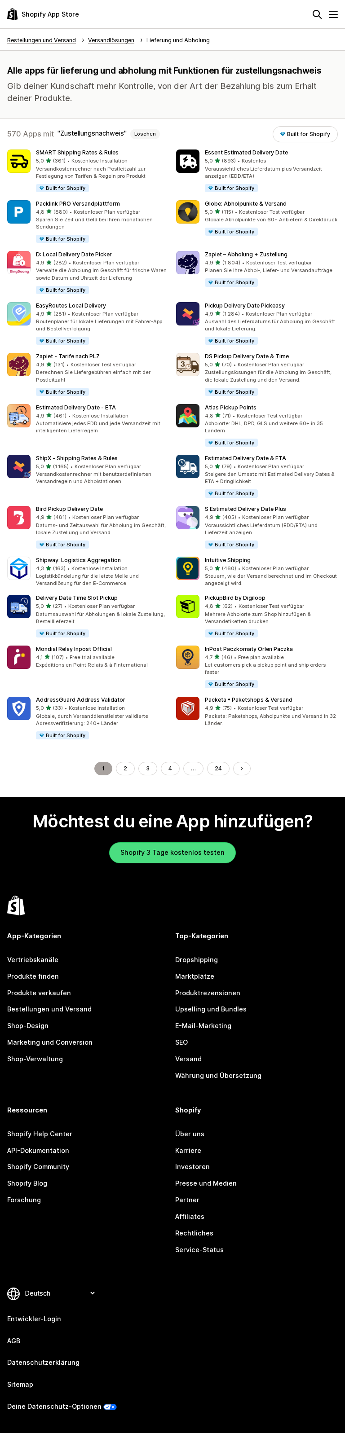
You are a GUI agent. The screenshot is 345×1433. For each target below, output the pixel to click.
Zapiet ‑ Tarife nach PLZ (68, 356)
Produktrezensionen (207, 993)
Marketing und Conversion (50, 1042)
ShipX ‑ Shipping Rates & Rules (77, 458)
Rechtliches (194, 1233)
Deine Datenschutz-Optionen (54, 1406)
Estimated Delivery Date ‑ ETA (76, 407)
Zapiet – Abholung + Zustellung (246, 254)
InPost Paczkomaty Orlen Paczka (249, 649)
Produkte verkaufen (39, 993)
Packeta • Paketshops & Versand (248, 699)
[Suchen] (317, 14)
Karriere (188, 1150)
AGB (13, 1341)
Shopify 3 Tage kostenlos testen (172, 852)
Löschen (145, 134)
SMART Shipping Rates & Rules (77, 152)
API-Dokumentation (38, 1150)
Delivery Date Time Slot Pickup (77, 597)
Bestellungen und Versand (49, 1009)
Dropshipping (196, 959)
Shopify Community (38, 1166)
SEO (181, 1042)
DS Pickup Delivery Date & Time (247, 356)
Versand (188, 1059)
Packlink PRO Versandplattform (78, 203)
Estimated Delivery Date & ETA (245, 458)
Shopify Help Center (39, 1134)
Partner (187, 1200)
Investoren (192, 1166)
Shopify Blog (27, 1183)
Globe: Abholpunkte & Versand (246, 203)
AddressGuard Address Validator (80, 699)
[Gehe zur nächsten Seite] (241, 768)
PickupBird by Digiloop (235, 597)
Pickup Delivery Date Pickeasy (245, 305)
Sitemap (20, 1384)
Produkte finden (33, 976)
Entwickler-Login (34, 1319)
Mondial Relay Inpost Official (74, 649)
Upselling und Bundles (211, 1009)
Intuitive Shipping (228, 560)
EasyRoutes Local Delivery (71, 305)
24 (218, 768)
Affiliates (189, 1216)
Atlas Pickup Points (231, 407)
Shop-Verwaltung (35, 1059)
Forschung (24, 1200)
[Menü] (333, 14)
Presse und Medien (206, 1183)
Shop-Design (28, 1025)
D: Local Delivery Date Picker (74, 254)
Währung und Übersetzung (218, 1075)
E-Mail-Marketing (203, 1025)
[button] (88, 171)
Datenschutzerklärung (43, 1362)
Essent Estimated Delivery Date (246, 152)
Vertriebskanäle (32, 959)
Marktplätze (194, 976)
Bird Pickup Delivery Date (69, 509)
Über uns (189, 1134)
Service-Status (199, 1249)
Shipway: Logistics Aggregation (78, 560)
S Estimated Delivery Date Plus (245, 509)
